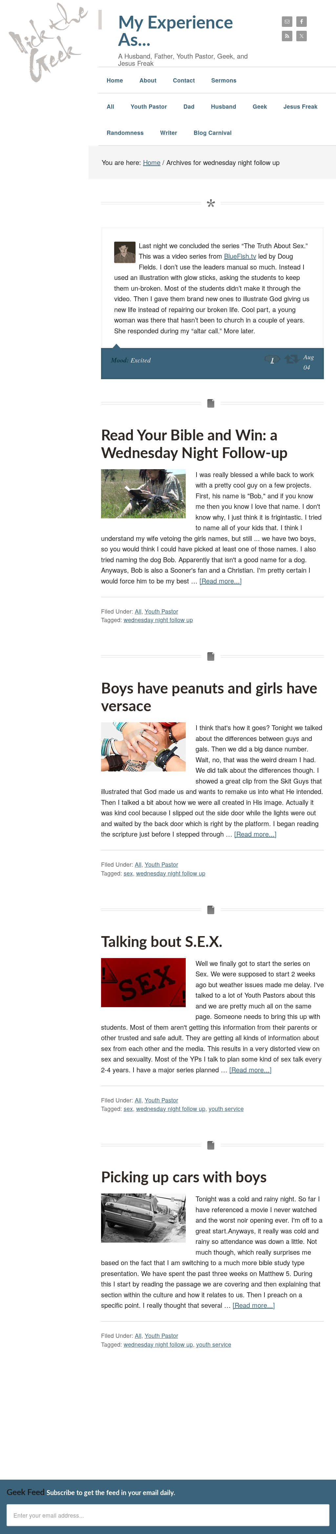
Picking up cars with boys (184, 1178)
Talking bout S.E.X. (161, 942)
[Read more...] (221, 580)
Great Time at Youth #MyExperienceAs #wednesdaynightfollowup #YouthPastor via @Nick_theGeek (292, 359)
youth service (226, 1108)
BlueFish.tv (240, 256)
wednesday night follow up (158, 620)
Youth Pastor (161, 611)
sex (128, 873)
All (138, 611)
